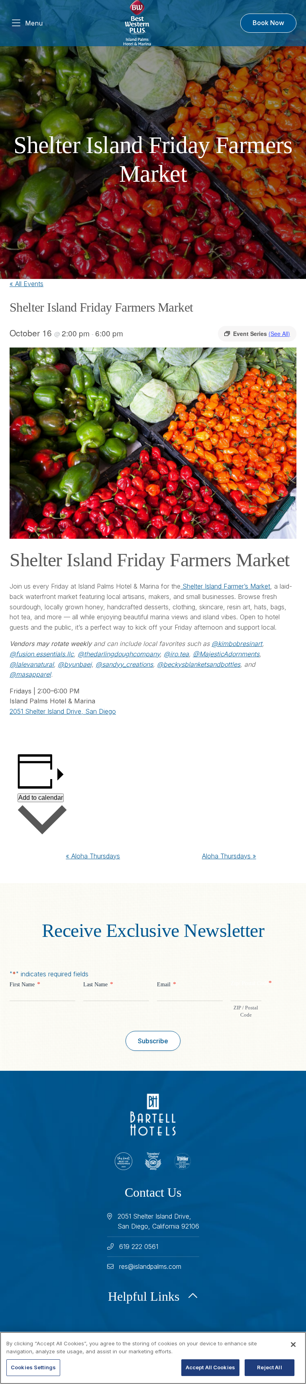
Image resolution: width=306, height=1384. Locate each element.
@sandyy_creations (124, 664)
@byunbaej (75, 664)
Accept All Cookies (210, 1367)
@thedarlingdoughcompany (119, 654)
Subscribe (153, 1041)
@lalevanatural (32, 664)
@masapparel (30, 674)
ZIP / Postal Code (245, 1011)
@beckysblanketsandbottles (198, 664)
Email (166, 984)
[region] (153, 1358)
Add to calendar (40, 797)
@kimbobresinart (237, 644)
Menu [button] (34, 23)
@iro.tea (176, 654)
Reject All (269, 1367)
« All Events (26, 284)
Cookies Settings (33, 1367)
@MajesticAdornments (226, 654)
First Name (25, 984)
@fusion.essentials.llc (42, 654)
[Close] (293, 1344)
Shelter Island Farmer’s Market (225, 586)
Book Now (268, 23)
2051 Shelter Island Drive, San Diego (63, 711)
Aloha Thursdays (93, 856)
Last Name (98, 984)
